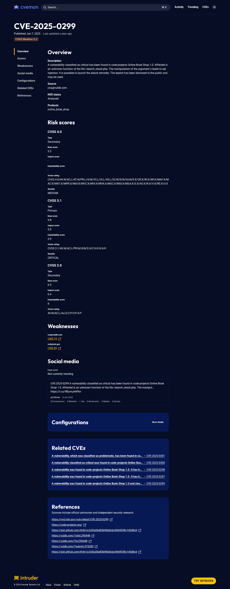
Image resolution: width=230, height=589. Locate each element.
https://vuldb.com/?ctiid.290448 (71, 535)
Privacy (57, 584)
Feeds (76, 584)
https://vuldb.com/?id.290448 (69, 541)
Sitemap (67, 584)
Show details (157, 422)
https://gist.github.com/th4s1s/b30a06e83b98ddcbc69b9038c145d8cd (94, 530)
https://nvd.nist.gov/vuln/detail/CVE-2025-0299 (80, 519)
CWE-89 (52, 348)
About (48, 584)
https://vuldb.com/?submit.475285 (72, 546)
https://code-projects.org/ (67, 524)
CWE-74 (52, 338)
